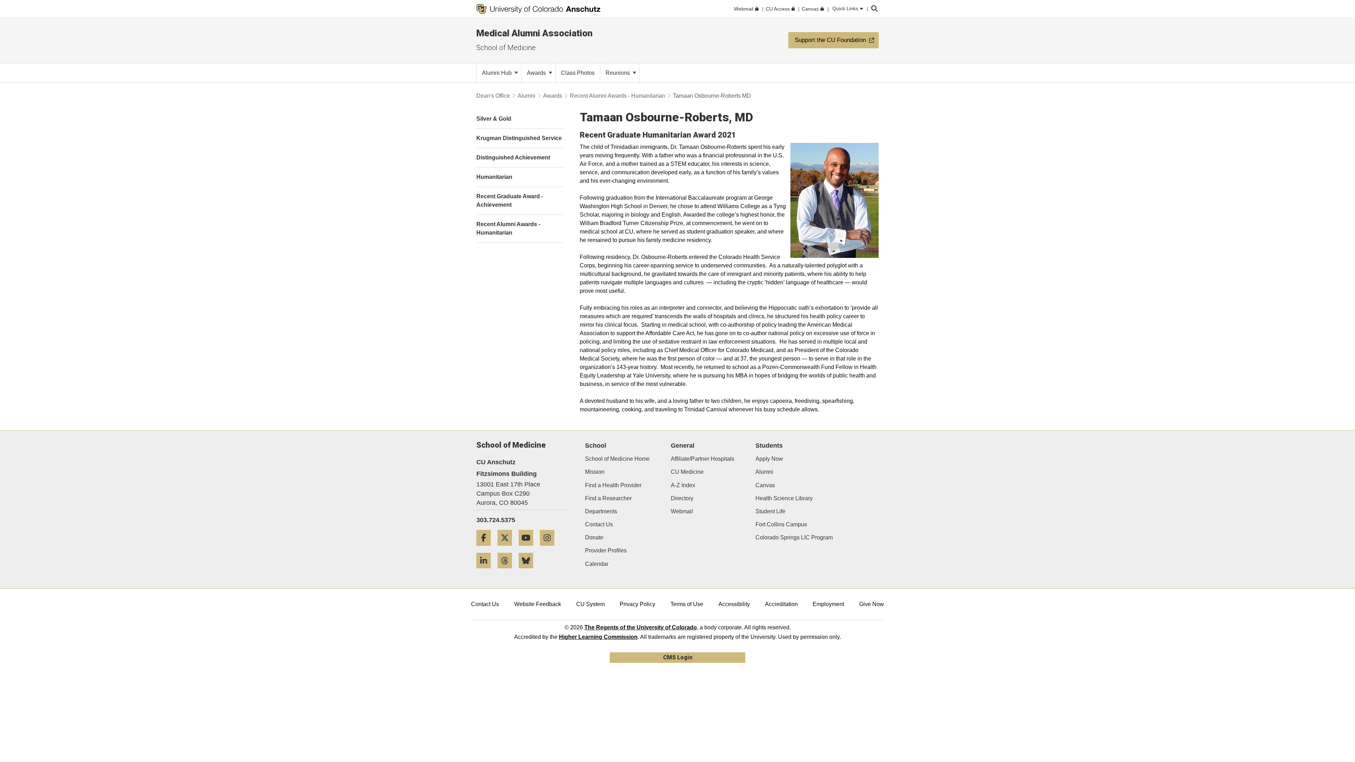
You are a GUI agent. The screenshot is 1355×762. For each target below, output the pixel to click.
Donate (594, 537)
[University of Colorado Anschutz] (538, 9)
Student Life (770, 511)
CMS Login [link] (677, 657)
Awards (537, 73)
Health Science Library (784, 498)
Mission (594, 472)
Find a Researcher (608, 498)
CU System (590, 604)
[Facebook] (486, 548)
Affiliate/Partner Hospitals (702, 459)
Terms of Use (686, 604)
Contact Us (599, 524)
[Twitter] (507, 548)
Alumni (526, 96)
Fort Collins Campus (781, 524)
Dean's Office (493, 96)
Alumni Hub (497, 73)
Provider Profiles (606, 551)
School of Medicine (506, 47)
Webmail (682, 511)
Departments (601, 511)
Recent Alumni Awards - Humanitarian (617, 96)
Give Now (871, 604)
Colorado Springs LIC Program (794, 537)
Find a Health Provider (613, 485)
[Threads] (507, 571)
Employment (828, 604)
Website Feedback (537, 604)
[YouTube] (528, 548)
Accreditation (781, 604)
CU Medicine (687, 472)
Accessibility (734, 604)
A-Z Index (683, 485)
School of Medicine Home (617, 459)
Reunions (618, 73)
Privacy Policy (637, 604)
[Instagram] (550, 548)
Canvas (765, 485)
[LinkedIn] (486, 571)
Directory (682, 498)
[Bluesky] (528, 571)
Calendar (596, 564)
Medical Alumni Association (534, 33)
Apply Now (769, 459)
